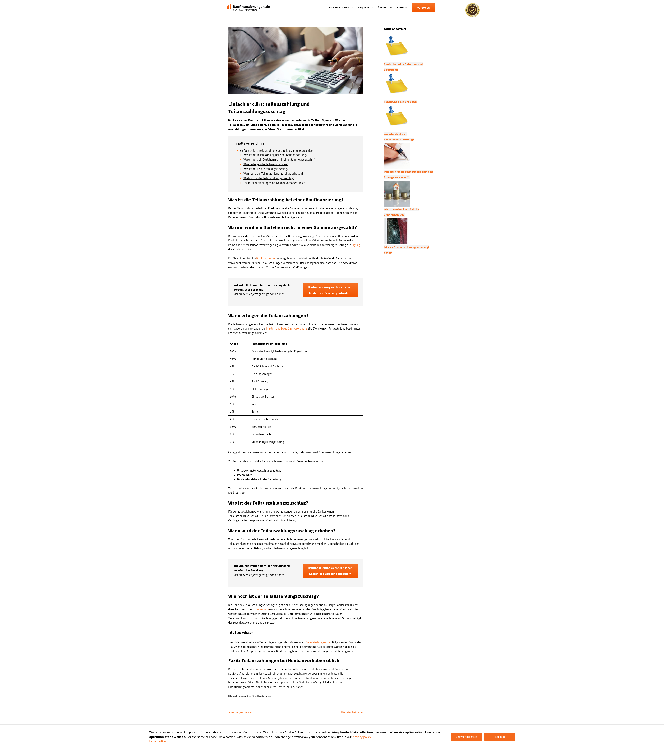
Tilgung (355, 245)
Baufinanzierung (266, 258)
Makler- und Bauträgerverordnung (287, 328)
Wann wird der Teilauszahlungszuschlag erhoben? (273, 173)
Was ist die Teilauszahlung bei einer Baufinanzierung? (275, 155)
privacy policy (362, 737)
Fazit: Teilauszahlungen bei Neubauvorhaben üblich (274, 183)
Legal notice (157, 741)
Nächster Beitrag (352, 712)
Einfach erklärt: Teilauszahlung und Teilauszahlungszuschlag (276, 151)
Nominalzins (261, 609)
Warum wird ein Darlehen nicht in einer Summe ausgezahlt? (279, 159)
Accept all (499, 737)
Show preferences (466, 737)
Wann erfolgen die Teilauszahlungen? (265, 164)
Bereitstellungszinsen (318, 642)
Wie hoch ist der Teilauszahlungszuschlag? (268, 178)
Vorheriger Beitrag (240, 712)
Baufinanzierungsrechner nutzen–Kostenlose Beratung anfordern (330, 290)
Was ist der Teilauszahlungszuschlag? (265, 169)
